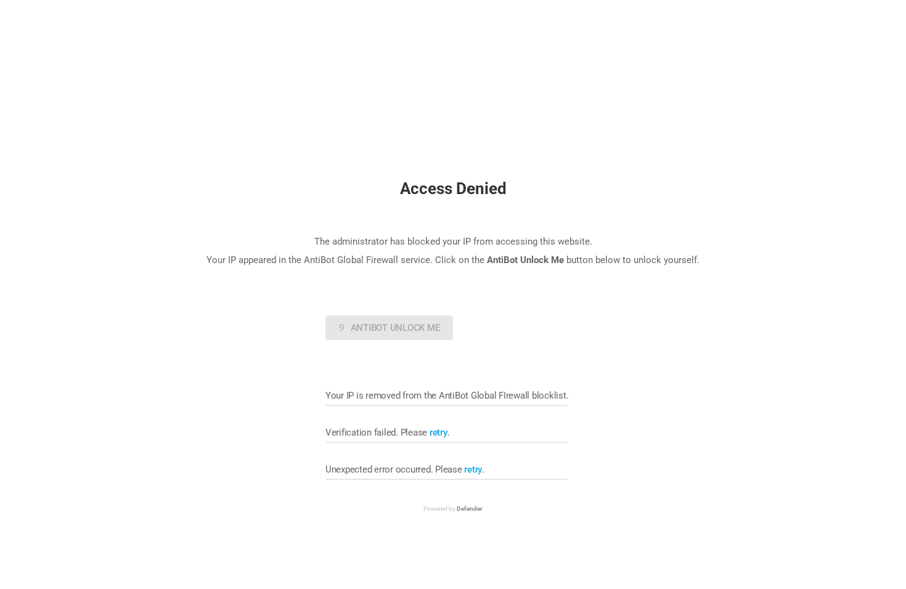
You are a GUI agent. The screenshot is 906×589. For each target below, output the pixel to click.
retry (438, 432)
